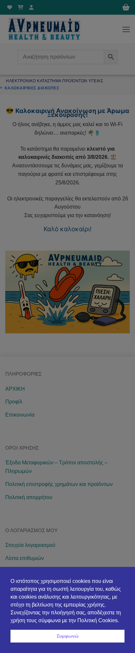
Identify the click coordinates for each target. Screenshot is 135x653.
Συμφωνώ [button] (68, 636)
